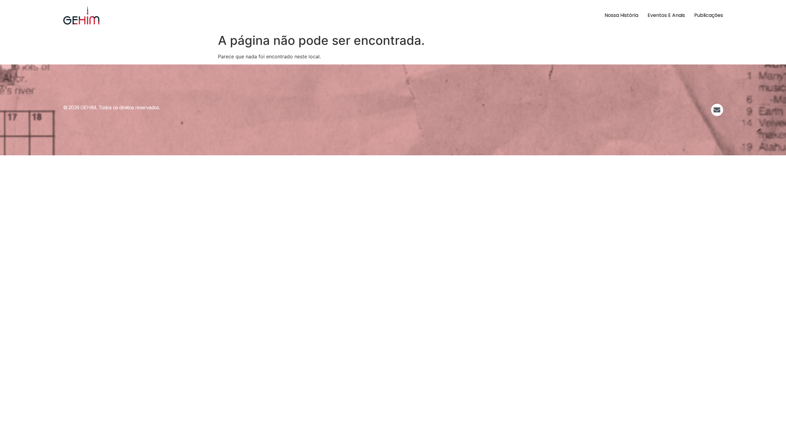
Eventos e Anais (666, 15)
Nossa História (621, 15)
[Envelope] (717, 110)
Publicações (708, 15)
